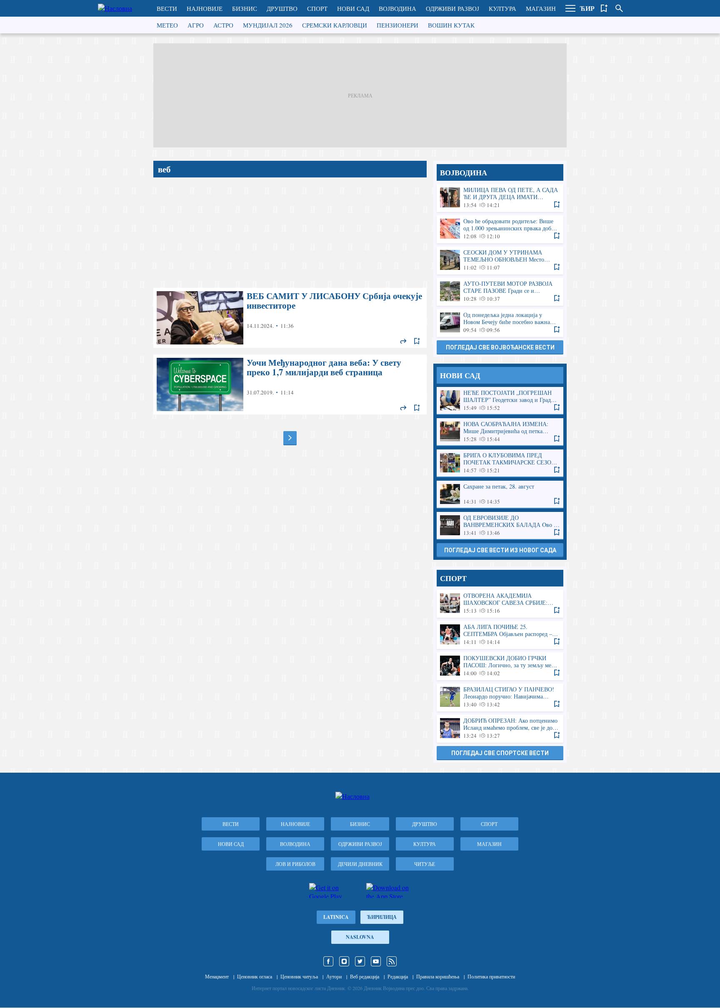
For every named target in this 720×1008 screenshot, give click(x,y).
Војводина (397, 8)
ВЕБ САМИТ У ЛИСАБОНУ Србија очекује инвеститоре (290, 318)
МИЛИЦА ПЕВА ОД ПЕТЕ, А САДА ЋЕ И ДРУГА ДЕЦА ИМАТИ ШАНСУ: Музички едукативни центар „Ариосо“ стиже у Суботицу (500, 197)
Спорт (317, 8)
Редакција (398, 976)
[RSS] (392, 961)
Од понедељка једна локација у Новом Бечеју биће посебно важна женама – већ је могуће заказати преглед (500, 322)
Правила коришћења (437, 976)
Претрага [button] (619, 8)
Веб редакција (364, 976)
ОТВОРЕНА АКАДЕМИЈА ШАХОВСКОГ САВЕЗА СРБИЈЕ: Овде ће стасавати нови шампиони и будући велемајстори (500, 603)
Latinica (336, 917)
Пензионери (397, 25)
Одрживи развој (452, 8)
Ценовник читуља (299, 976)
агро (196, 25)
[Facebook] (328, 961)
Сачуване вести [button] (604, 8)
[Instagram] (344, 961)
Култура (502, 8)
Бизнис (244, 8)
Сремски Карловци (334, 25)
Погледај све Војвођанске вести (500, 347)
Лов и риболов (295, 864)
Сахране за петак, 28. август (500, 494)
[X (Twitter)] (360, 961)
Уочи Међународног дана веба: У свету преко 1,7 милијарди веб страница (290, 384)
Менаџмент (217, 976)
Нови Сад (353, 8)
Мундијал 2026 (267, 25)
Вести (167, 8)
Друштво (282, 8)
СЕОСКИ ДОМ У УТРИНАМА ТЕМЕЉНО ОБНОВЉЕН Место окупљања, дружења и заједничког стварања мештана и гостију (500, 260)
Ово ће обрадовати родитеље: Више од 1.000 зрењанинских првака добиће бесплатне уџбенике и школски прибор (500, 228)
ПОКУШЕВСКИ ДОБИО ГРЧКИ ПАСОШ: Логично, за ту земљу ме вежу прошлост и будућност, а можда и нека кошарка (500, 665)
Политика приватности (491, 976)
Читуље (424, 864)
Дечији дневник (360, 864)
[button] (570, 8)
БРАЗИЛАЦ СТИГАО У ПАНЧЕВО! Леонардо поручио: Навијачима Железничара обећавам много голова (500, 697)
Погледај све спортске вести (500, 753)
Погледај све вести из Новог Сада (500, 550)
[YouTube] (376, 961)
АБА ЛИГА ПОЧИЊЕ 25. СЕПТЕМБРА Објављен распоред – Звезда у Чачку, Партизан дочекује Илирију (500, 634)
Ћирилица (382, 917)
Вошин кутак (451, 25)
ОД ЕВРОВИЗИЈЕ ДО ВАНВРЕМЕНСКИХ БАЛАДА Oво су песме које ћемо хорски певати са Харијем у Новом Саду (500, 525)
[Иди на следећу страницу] (290, 437)
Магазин (541, 8)
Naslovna (360, 937)
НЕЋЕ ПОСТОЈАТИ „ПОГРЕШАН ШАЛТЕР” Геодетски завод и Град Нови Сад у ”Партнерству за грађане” (500, 400)
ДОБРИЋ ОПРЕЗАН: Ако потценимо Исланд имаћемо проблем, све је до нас (500, 728)
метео (167, 25)
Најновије (204, 8)
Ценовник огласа (254, 976)
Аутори (334, 976)
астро (223, 25)
